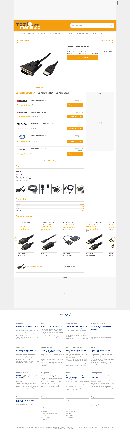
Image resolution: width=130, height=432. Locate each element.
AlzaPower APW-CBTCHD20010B (46, 225)
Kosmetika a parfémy (71, 409)
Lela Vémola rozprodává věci (22, 406)
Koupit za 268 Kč (82, 57)
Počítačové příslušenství (53, 33)
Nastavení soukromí (62, 428)
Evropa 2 (93, 407)
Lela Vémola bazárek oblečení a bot (24, 404)
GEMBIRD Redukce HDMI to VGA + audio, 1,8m (44, 123)
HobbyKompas (44, 411)
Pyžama (68, 407)
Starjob (92, 400)
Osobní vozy (44, 404)
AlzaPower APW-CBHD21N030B (91, 225)
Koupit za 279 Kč (74, 116)
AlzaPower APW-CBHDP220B (23, 225)
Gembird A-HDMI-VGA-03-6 (78, 46)
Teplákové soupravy (70, 411)
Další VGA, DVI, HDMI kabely (25, 223)
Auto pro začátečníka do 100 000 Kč (49, 413)
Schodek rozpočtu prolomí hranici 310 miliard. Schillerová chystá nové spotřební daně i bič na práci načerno (77, 361)
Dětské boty (68, 413)
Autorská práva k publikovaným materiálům (59, 427)
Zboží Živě (43, 402)
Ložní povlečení (69, 415)
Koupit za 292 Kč (74, 154)
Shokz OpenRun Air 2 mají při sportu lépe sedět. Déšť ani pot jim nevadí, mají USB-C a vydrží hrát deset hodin (52, 364)
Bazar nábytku (69, 417)
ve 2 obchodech (22, 255)
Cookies (55, 428)
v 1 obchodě (44, 255)
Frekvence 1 (94, 405)
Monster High (69, 402)
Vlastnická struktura (72, 428)
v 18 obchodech (67, 255)
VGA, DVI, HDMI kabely (79, 33)
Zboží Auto (43, 415)
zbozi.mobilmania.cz (21, 33)
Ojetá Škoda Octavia (45, 417)
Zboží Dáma (43, 405)
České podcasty (94, 402)
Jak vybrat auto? (44, 419)
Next (113, 239)
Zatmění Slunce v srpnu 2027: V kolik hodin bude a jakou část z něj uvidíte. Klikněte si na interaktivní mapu (52, 359)
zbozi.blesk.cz (44, 407)
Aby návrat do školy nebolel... (97, 334)
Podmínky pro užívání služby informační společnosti (82, 427)
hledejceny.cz (44, 400)
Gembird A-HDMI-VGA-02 (71, 225)
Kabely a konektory (67, 33)
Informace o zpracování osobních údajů (104, 427)
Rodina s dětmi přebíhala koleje (23, 408)
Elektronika (31, 33)
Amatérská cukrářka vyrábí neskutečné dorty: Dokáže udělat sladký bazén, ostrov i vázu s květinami (101, 356)
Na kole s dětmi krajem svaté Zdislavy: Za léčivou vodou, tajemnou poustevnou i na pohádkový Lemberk (102, 337)
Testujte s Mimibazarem (71, 400)
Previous (16, 239)
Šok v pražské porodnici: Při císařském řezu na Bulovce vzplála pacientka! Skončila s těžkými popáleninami (77, 335)
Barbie (67, 404)
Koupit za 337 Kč (74, 128)
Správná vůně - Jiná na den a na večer (100, 332)
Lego (67, 405)
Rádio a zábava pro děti (96, 404)
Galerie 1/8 (39, 87)
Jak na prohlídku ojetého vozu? (48, 409)
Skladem (80, 101)
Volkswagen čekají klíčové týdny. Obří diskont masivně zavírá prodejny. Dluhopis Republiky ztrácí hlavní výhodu (76, 356)
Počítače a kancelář (40, 33)
